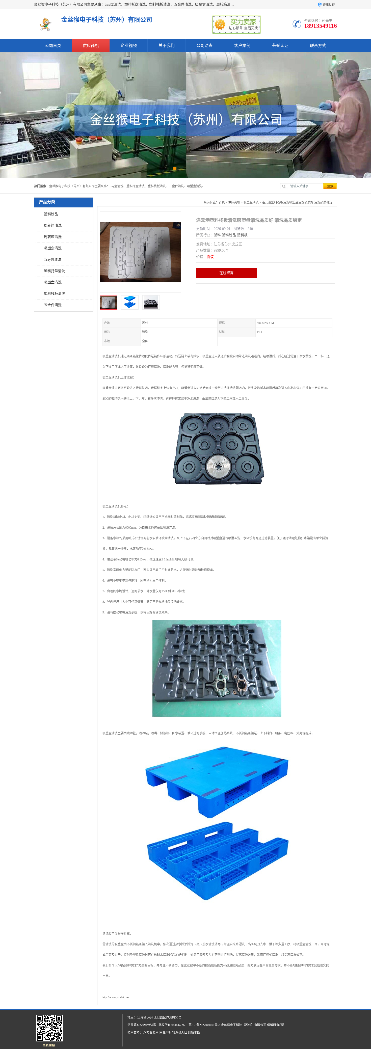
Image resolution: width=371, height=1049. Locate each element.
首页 (222, 202)
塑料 (217, 235)
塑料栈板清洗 (54, 293)
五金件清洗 (53, 305)
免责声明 (165, 1032)
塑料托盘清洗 (54, 271)
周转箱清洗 (53, 237)
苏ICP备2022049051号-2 (204, 1025)
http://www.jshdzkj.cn (115, 997)
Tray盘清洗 (52, 259)
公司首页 (53, 45)
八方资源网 (150, 1032)
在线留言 (226, 273)
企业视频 (129, 45)
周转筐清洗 (53, 225)
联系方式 (318, 45)
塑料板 (242, 235)
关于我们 (166, 45)
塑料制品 (51, 214)
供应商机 (91, 45)
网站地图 (194, 1032)
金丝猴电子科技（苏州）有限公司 (243, 1025)
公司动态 (204, 45)
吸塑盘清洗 (53, 282)
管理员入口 (179, 1032)
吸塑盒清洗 (53, 248)
